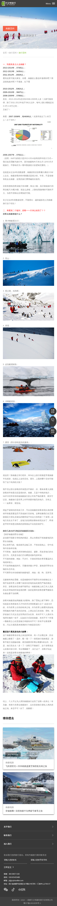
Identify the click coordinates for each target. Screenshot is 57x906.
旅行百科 (13, 53)
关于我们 (7, 826)
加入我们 (7, 843)
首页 (5, 53)
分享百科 (25, 43)
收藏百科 (11, 43)
